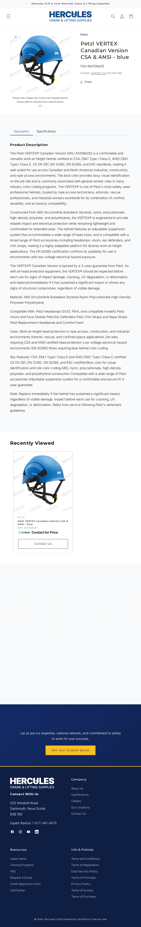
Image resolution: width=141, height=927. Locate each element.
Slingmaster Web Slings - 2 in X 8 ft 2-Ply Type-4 (61, 645)
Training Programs (22, 865)
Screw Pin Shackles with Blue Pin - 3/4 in (22, 644)
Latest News (18, 858)
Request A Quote (21, 877)
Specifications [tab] (46, 131)
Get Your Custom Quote (70, 750)
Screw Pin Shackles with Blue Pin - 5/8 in (103, 644)
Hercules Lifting (53, 919)
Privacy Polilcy (81, 884)
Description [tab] (21, 131)
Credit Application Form (25, 884)
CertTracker (17, 890)
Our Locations (80, 807)
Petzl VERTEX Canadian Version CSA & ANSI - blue (43, 523)
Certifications (80, 794)
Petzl (84, 34)
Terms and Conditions (85, 858)
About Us (77, 788)
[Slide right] (79, 691)
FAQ (13, 871)
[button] (8, 16)
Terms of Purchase (83, 877)
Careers (76, 801)
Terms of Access (82, 890)
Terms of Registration (85, 865)
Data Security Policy (84, 871)
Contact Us (43, 543)
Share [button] (88, 81)
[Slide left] (62, 691)
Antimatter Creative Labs (92, 919)
